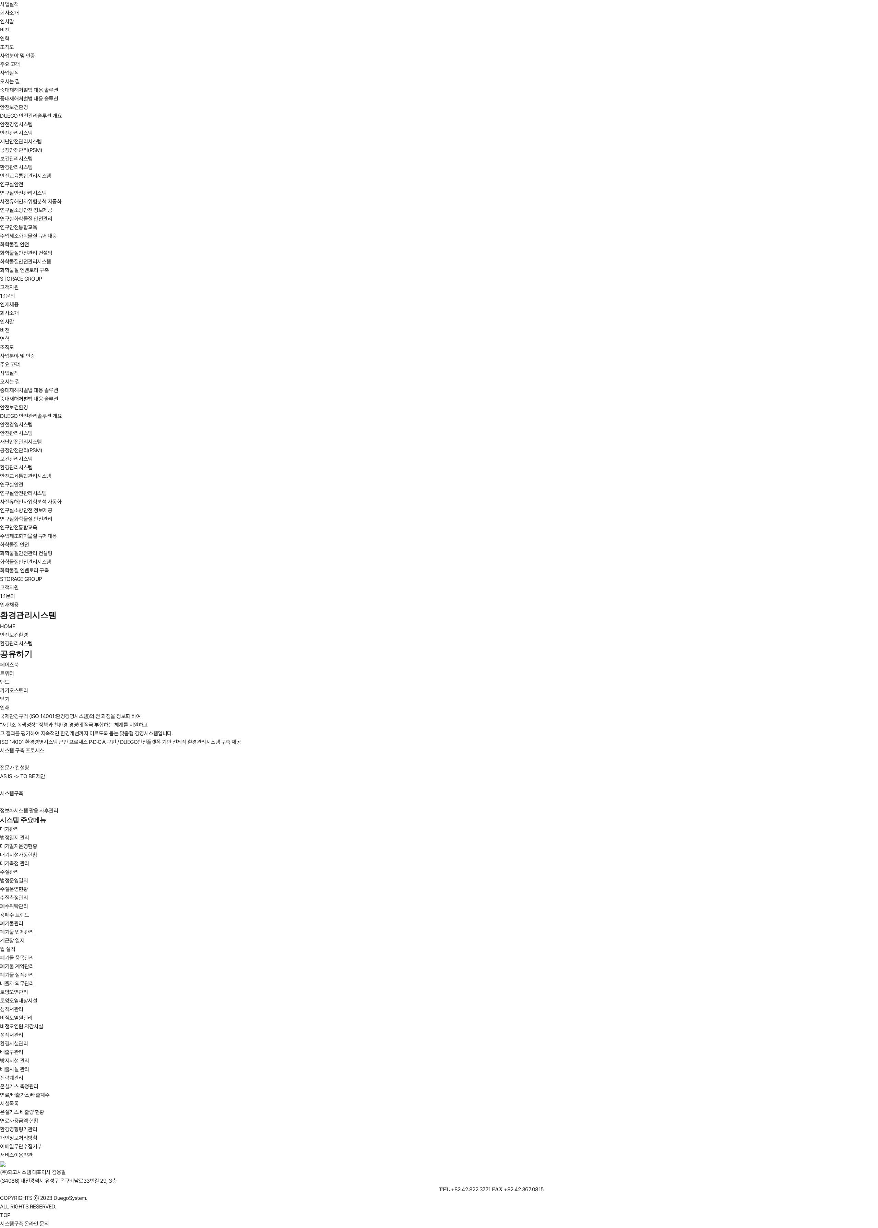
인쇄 (4, 707)
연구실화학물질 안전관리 (26, 218)
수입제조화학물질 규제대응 (28, 236)
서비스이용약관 (16, 1155)
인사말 (7, 21)
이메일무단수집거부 (21, 1146)
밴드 (4, 682)
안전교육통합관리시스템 (25, 176)
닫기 (4, 699)
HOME (7, 626)
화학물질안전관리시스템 (25, 261)
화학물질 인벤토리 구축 (24, 270)
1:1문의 (7, 296)
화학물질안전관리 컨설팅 (26, 253)
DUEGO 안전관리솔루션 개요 (31, 116)
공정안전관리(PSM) (21, 150)
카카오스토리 (14, 690)
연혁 (4, 38)
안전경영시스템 (16, 124)
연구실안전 (11, 184)
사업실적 (9, 4)
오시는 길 (10, 81)
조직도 (7, 47)
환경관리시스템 (16, 167)
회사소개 (9, 13)
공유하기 (16, 654)
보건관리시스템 (16, 158)
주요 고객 (10, 64)
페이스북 (9, 665)
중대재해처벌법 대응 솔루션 (29, 90)
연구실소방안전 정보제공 (26, 210)
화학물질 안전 (14, 244)
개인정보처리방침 (18, 1138)
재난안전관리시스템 (21, 141)
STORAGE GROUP (21, 279)
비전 (4, 30)
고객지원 (9, 287)
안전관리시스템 (16, 133)
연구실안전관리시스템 (23, 193)
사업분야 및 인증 (17, 55)
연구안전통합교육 (18, 227)
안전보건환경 (14, 107)
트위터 (7, 673)
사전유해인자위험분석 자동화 (30, 201)
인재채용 (9, 304)
